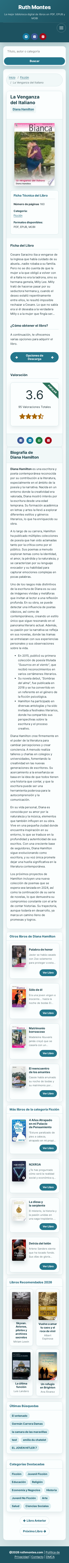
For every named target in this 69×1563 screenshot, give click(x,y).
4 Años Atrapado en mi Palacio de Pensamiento (40, 1123)
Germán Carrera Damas (27, 1423)
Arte (45, 1498)
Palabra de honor (41, 949)
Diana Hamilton (23, 109)
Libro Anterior (36, 1520)
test (14, 1439)
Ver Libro (48, 972)
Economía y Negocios (26, 1490)
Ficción (24, 77)
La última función (21, 1385)
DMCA (50, 1557)
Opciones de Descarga (34, 357)
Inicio (12, 77)
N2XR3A (35, 1164)
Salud (15, 1506)
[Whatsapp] (39, 440)
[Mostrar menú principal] (61, 27)
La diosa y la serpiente (37, 1203)
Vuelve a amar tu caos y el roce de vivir (48, 1327)
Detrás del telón (40, 1243)
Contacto (37, 1557)
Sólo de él (35, 990)
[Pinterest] (42, 36)
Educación (19, 1482)
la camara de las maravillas (29, 1431)
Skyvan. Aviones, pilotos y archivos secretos (21, 1330)
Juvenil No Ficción (24, 1498)
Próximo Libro (33, 1531)
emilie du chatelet (34, 1439)
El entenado (19, 1415)
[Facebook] (34, 36)
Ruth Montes (34, 7)
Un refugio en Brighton (47, 1385)
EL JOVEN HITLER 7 (24, 1447)
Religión (37, 1482)
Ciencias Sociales (37, 1506)
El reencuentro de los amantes (39, 1070)
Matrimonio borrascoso (37, 1030)
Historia (51, 1490)
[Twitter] (26, 36)
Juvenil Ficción (37, 1474)
